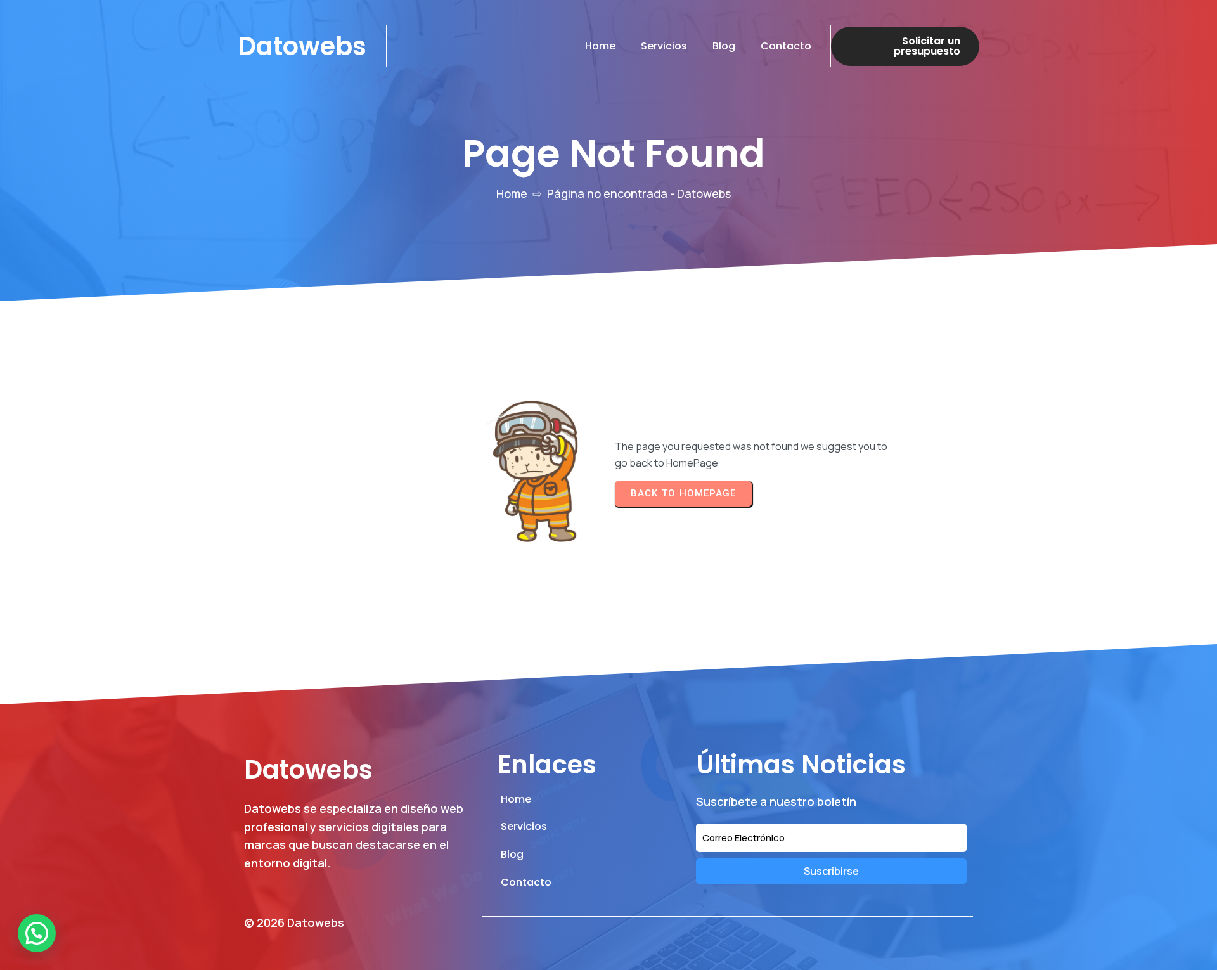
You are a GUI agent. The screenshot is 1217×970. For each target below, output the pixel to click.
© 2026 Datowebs (294, 922)
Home (511, 193)
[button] (37, 933)
